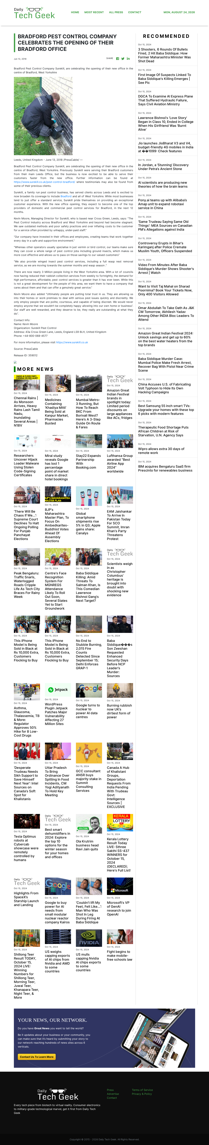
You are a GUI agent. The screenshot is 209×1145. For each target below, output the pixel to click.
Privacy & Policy (142, 1093)
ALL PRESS (116, 12)
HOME (75, 12)
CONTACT (134, 12)
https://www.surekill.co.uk (72, 342)
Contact (112, 1097)
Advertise (113, 1093)
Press (110, 1090)
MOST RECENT (94, 12)
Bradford (66, 196)
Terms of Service (142, 1090)
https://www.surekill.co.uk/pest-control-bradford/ (44, 182)
